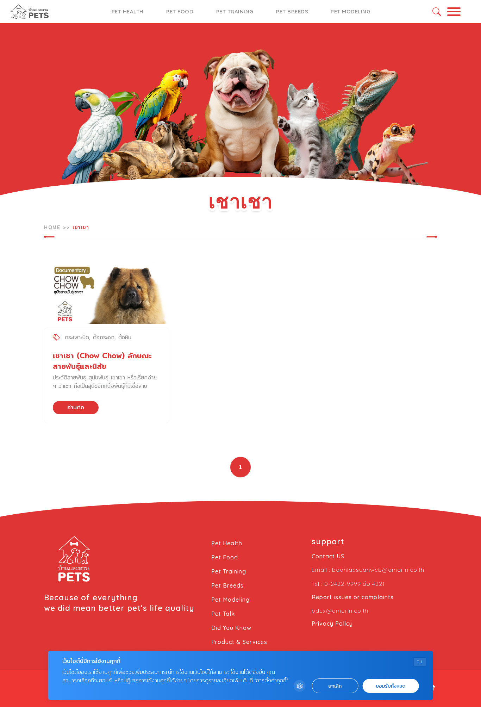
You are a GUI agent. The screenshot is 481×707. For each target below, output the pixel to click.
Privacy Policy (332, 623)
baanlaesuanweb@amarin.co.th (378, 569)
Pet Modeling (350, 11)
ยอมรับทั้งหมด (390, 686)
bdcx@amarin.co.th (340, 610)
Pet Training (235, 11)
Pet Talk (223, 613)
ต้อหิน (124, 337)
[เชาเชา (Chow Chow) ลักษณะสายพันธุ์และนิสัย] (106, 291)
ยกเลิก (335, 686)
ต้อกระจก (103, 337)
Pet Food (179, 11)
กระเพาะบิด (77, 337)
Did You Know (231, 627)
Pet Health (128, 11)
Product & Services (239, 641)
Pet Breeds (292, 11)
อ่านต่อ (75, 407)
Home (52, 227)
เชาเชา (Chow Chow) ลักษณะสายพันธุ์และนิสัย (102, 361)
